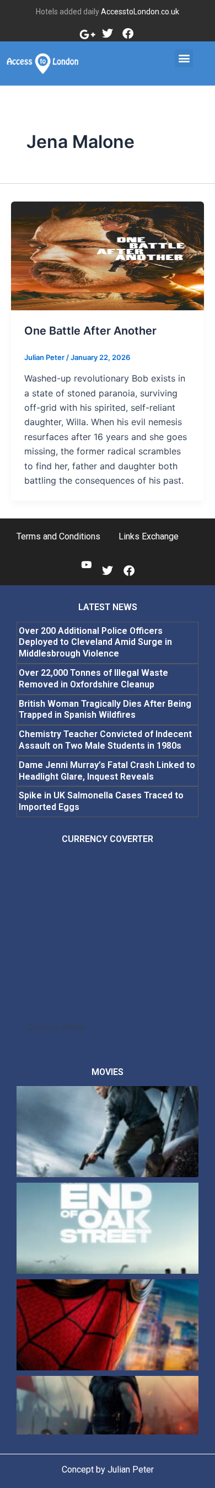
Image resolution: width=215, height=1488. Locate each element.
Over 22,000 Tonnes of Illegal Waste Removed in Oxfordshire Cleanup (93, 679)
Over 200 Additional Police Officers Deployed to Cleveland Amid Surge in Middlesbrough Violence (95, 642)
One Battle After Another (90, 330)
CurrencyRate (56, 1026)
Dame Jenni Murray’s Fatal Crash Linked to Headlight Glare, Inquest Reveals (107, 771)
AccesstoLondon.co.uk (140, 11)
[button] (184, 58)
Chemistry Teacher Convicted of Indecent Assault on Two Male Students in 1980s (105, 740)
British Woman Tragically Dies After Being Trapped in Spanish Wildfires (105, 709)
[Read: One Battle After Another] (107, 255)
